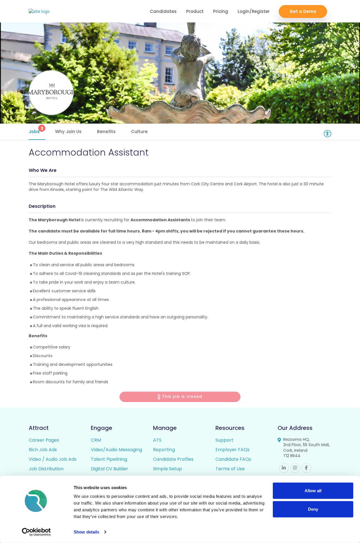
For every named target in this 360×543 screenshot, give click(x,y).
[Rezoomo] (39, 12)
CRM (96, 440)
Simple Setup (167, 469)
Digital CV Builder (109, 469)
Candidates (163, 11)
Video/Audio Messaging (116, 449)
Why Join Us (68, 131)
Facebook (306, 468)
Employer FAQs (232, 449)
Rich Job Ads (43, 449)
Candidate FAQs (233, 459)
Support (224, 440)
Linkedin (284, 468)
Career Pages (44, 440)
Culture (139, 131)
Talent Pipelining (109, 459)
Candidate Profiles (173, 459)
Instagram (295, 468)
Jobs (36, 129)
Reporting (164, 449)
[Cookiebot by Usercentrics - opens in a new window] (36, 532)
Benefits (106, 131)
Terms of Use (230, 469)
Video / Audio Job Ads (52, 459)
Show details (86, 532)
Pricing (220, 11)
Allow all (313, 490)
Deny (313, 509)
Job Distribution (46, 469)
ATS (157, 440)
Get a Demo (302, 11)
